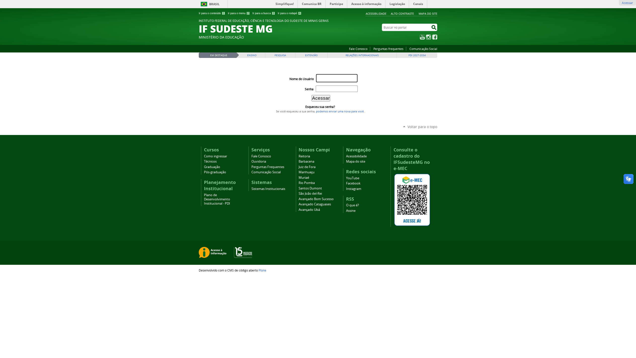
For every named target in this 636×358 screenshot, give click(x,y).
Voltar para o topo (422, 126)
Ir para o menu (238, 13)
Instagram (428, 37)
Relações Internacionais (362, 55)
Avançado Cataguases (315, 204)
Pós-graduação (215, 172)
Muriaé (304, 178)
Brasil (214, 4)
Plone (262, 270)
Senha (309, 89)
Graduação (212, 167)
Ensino (252, 55)
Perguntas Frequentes (267, 167)
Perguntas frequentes (388, 49)
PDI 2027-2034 (417, 55)
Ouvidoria (258, 161)
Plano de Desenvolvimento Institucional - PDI (217, 199)
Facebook (434, 37)
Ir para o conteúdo (211, 13)
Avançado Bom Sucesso (316, 199)
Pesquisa (280, 55)
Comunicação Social (423, 49)
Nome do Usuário (301, 79)
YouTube (422, 37)
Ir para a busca (263, 13)
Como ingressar (215, 156)
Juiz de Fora (307, 167)
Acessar (627, 3)
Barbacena (306, 161)
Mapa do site (428, 13)
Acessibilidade (376, 13)
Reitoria (304, 156)
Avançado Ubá (309, 210)
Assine (351, 211)
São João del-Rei (310, 193)
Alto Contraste (402, 13)
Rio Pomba (307, 183)
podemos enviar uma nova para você (340, 111)
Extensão (311, 55)
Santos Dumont (310, 188)
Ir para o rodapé (289, 13)
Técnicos (210, 161)
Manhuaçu (307, 172)
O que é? (352, 205)
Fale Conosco (358, 49)
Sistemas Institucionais (268, 189)
